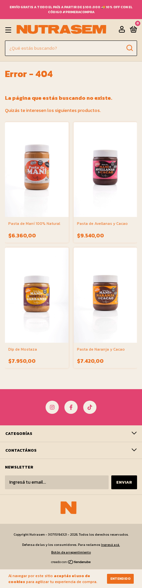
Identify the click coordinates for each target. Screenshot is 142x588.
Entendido (120, 578)
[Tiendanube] (71, 562)
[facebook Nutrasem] (71, 407)
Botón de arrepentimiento (71, 552)
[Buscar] (129, 48)
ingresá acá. (110, 544)
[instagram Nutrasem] (52, 407)
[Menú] (9, 30)
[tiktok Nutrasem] (89, 407)
